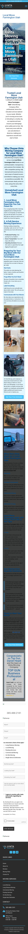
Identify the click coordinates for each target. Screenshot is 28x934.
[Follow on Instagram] (17, 852)
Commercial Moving (12, 752)
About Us (5, 866)
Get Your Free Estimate (14, 77)
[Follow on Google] (14, 852)
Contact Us (6, 874)
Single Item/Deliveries (9, 897)
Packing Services (11, 750)
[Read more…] (10, 695)
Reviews (5, 869)
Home (4, 863)
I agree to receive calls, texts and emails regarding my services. (14, 796)
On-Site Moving (10, 755)
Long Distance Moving (9, 887)
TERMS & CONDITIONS (14, 931)
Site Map (21, 929)
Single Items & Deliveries (13, 757)
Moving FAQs (6, 871)
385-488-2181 (14, 713)
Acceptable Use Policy (9, 814)
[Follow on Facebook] (11, 852)
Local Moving (10, 747)
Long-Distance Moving (12, 745)
